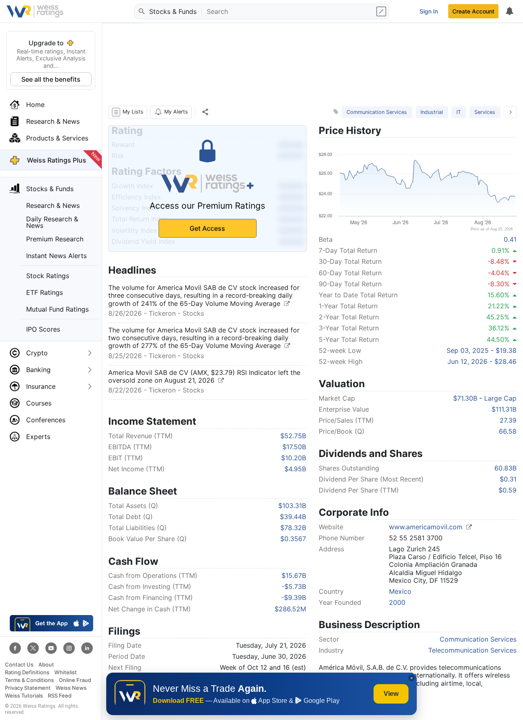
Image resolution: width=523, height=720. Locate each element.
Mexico (400, 591)
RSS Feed (60, 695)
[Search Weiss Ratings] (141, 11)
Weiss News (71, 688)
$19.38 (506, 350)
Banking (38, 369)
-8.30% (498, 284)
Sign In (429, 11)
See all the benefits (50, 79)
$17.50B (294, 447)
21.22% (499, 306)
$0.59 (507, 490)
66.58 (507, 431)
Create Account (473, 11)
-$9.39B (293, 597)
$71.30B (465, 398)
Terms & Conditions (29, 680)
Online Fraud (75, 680)
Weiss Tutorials (24, 695)
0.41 (510, 239)
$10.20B (293, 458)
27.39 (508, 420)
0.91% (501, 250)
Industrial (431, 112)
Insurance (41, 386)
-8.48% (498, 261)
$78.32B (293, 528)
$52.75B (293, 436)
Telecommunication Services (472, 650)
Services (484, 112)
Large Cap (500, 398)
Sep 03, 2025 (468, 350)
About (46, 664)
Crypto (37, 353)
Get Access (207, 228)
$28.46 (505, 361)
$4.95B (295, 469)
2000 (397, 602)
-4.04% (499, 273)
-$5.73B (294, 586)
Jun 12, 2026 (467, 361)
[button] (127, 112)
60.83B (505, 468)
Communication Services (376, 112)
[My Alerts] (509, 11)
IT (458, 112)
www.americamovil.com (427, 527)
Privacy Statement (28, 688)
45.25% (498, 317)
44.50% (498, 339)
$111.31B (504, 409)
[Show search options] (382, 11)
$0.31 (508, 479)
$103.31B (292, 506)
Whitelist (65, 672)
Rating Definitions (27, 672)
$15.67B (294, 575)
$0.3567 (293, 539)
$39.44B (293, 517)
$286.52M (290, 609)
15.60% (498, 295)
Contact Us (19, 664)
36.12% (499, 328)
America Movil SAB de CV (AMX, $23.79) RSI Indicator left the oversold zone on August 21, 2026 (204, 376)
